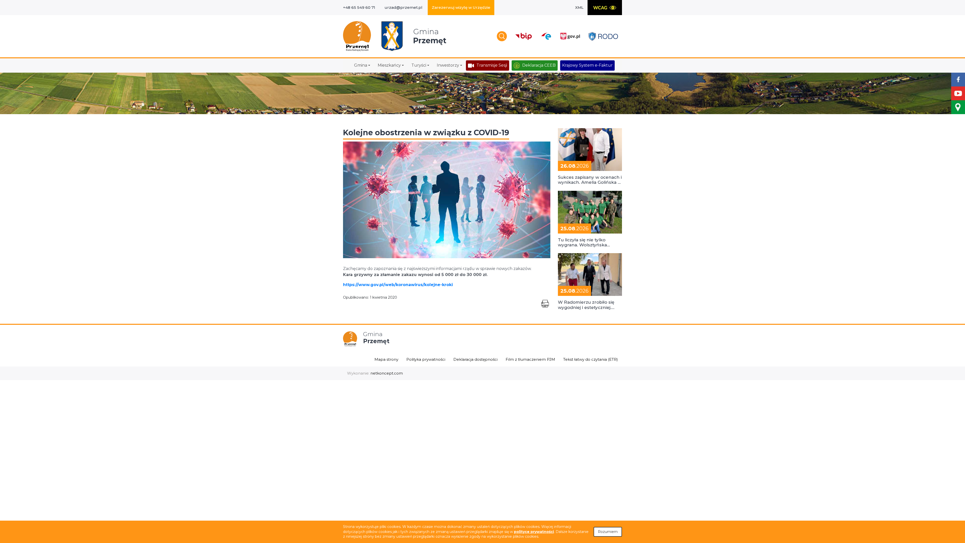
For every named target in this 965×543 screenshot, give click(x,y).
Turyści (418, 65)
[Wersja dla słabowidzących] (605, 7)
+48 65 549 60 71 (359, 7)
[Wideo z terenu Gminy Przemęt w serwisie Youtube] (958, 93)
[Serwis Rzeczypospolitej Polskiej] (570, 36)
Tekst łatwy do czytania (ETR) (590, 359)
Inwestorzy (448, 65)
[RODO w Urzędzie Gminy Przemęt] (603, 36)
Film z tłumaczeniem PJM (530, 359)
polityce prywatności (534, 531)
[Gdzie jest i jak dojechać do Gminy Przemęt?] (958, 107)
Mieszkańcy (389, 65)
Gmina (360, 65)
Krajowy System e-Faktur (587, 65)
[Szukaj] (502, 36)
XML (579, 7)
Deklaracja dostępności (475, 359)
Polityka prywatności (425, 359)
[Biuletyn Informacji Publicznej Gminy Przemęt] (524, 36)
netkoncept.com (386, 373)
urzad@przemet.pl (403, 7)
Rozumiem (608, 531)
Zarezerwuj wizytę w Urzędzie (461, 7)
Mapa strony (386, 359)
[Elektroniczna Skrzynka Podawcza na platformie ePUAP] (546, 36)
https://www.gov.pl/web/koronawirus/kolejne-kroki (398, 284)
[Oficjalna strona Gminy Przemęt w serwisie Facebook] (958, 79)
